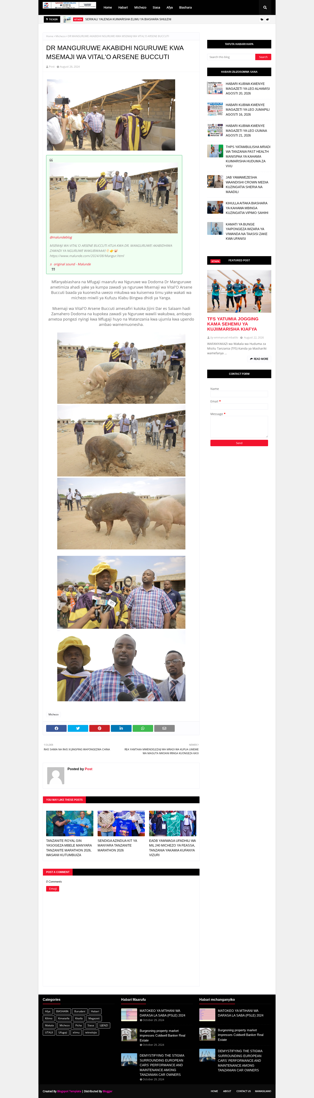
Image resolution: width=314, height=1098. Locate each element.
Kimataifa (63, 1018)
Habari (95, 1011)
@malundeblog (61, 237)
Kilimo (48, 1018)
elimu (76, 1032)
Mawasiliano (263, 1091)
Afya (47, 1011)
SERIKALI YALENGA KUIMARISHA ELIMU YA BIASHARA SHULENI (128, 19)
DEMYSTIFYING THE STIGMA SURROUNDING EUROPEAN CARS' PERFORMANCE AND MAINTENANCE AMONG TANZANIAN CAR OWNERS (162, 1065)
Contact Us (243, 1091)
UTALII (49, 1032)
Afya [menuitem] (170, 7)
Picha (78, 1025)
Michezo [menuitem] (140, 7)
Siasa (91, 1025)
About (227, 1091)
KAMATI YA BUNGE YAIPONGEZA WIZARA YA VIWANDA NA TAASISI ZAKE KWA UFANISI (246, 231)
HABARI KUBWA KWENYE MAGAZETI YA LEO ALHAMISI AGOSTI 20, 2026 (248, 88)
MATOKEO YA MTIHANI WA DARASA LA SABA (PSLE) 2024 (162, 1013)
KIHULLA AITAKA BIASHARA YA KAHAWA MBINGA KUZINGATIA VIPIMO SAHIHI (247, 208)
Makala (49, 1025)
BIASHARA (62, 1011)
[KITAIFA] (239, 291)
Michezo (61, 36)
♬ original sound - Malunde (70, 264)
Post (52, 66)
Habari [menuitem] (123, 7)
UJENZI (104, 1025)
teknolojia (91, 1032)
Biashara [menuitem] (185, 7)
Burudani (79, 1011)
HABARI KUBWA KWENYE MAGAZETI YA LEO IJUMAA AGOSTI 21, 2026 (246, 130)
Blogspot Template (69, 1091)
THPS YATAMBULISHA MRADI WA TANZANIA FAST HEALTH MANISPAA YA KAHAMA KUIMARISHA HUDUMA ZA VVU (248, 156)
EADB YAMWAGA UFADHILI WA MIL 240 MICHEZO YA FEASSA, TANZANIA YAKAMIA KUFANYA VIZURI (172, 848)
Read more (261, 359)
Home (49, 36)
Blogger (107, 1091)
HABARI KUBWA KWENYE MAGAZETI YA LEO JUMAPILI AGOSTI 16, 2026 (248, 109)
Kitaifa (79, 1018)
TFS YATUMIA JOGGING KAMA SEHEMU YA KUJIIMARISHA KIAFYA (232, 323)
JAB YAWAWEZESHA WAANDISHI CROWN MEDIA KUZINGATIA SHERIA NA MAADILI (247, 185)
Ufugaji (63, 1032)
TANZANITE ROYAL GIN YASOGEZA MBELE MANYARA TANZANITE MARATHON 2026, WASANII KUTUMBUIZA (69, 848)
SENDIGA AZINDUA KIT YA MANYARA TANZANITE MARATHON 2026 (117, 845)
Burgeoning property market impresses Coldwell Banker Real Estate (162, 1035)
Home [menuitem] (108, 7)
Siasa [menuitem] (156, 7)
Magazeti (94, 1018)
